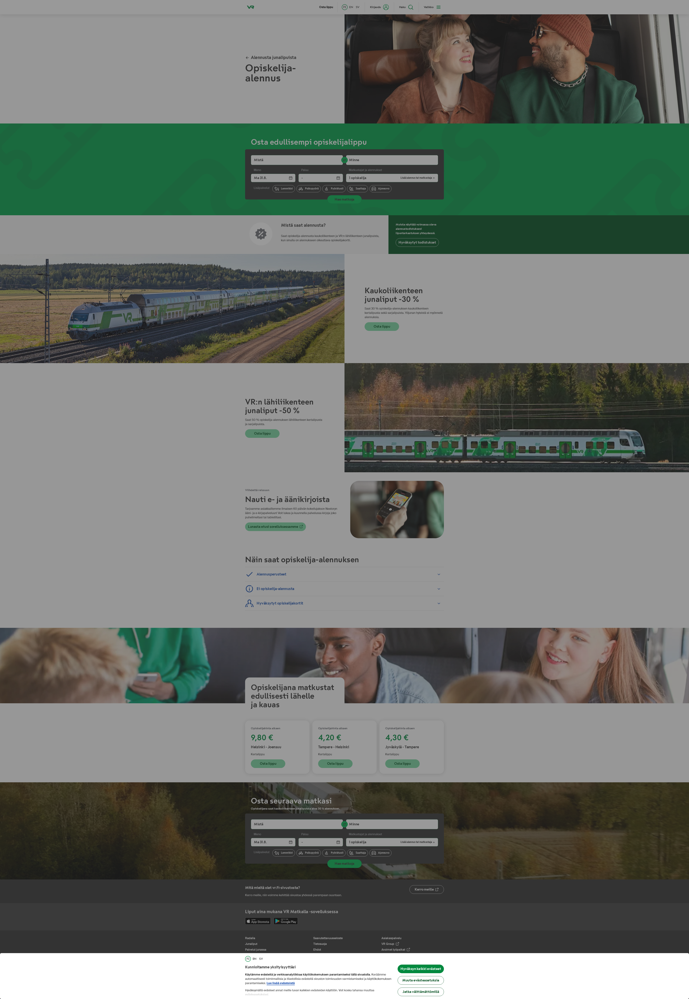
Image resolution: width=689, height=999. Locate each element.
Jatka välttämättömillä (420, 992)
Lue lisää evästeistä (281, 983)
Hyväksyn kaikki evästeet (420, 969)
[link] (248, 959)
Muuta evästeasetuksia (420, 980)
